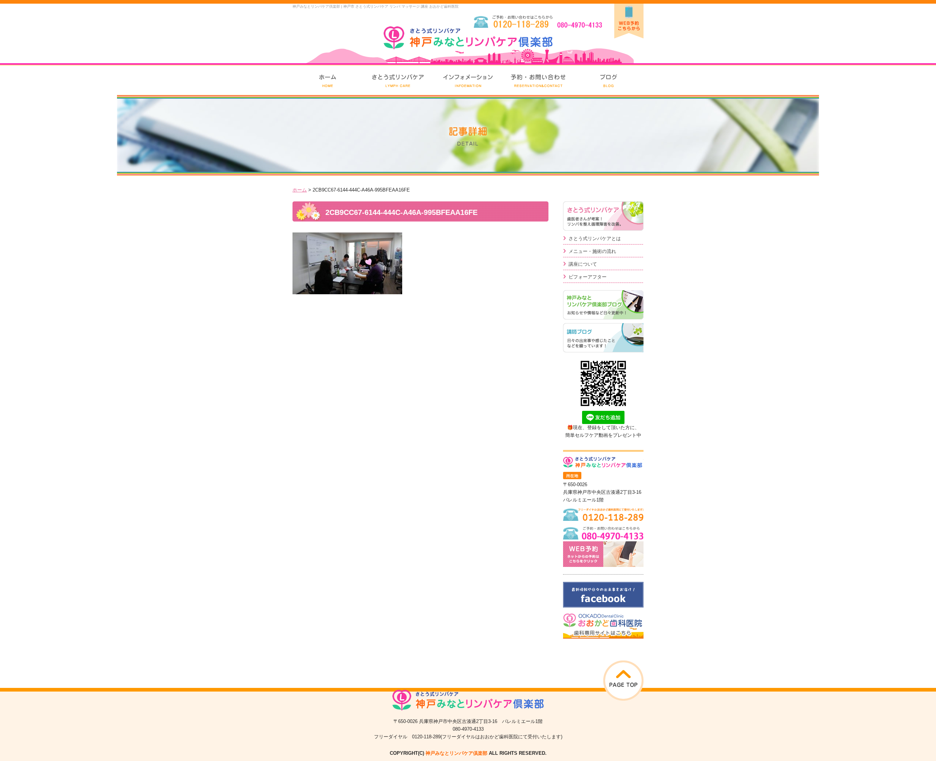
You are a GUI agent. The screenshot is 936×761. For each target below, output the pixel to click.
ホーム (299, 190)
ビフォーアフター (588, 277)
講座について (583, 264)
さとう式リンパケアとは (595, 238)
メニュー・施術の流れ (592, 251)
